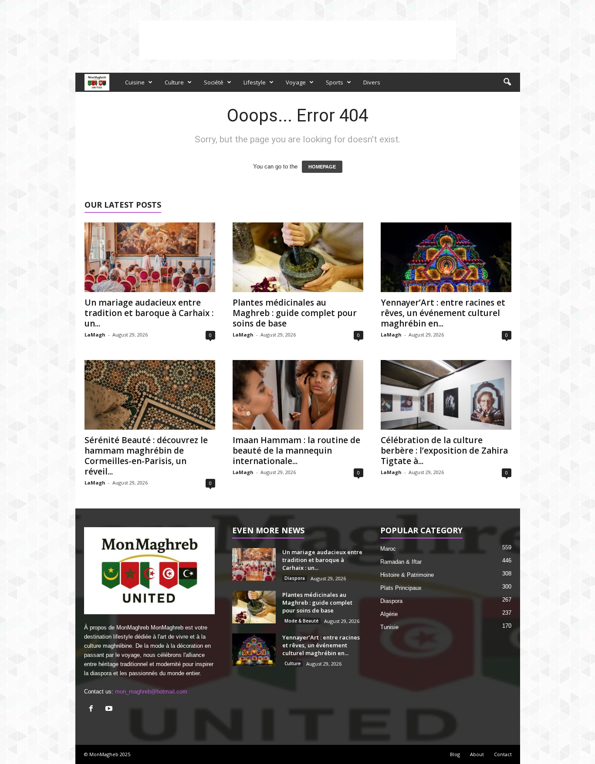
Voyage (296, 82)
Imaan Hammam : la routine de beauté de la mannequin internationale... (296, 450)
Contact (503, 754)
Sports (334, 82)
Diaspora (294, 578)
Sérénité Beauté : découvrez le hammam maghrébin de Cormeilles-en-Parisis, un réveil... (146, 455)
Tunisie (389, 627)
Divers (371, 82)
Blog (455, 754)
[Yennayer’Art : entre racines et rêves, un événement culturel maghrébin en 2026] (446, 257)
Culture (174, 82)
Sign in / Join (93, 6)
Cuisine (135, 82)
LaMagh (95, 334)
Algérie (389, 614)
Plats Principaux (401, 588)
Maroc (388, 548)
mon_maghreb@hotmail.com (151, 691)
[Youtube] (513, 6)
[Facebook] (500, 6)
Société (213, 82)
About (477, 754)
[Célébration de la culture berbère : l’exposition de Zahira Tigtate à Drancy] (446, 395)
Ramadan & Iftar (401, 562)
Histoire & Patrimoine (407, 575)
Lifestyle (254, 82)
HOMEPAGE (322, 166)
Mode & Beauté (301, 621)
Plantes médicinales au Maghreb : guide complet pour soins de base (295, 313)
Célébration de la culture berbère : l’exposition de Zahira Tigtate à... (444, 450)
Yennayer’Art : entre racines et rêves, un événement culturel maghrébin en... (443, 313)
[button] (507, 82)
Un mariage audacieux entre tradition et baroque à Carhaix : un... (149, 313)
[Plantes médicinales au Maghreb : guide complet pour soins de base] (298, 257)
